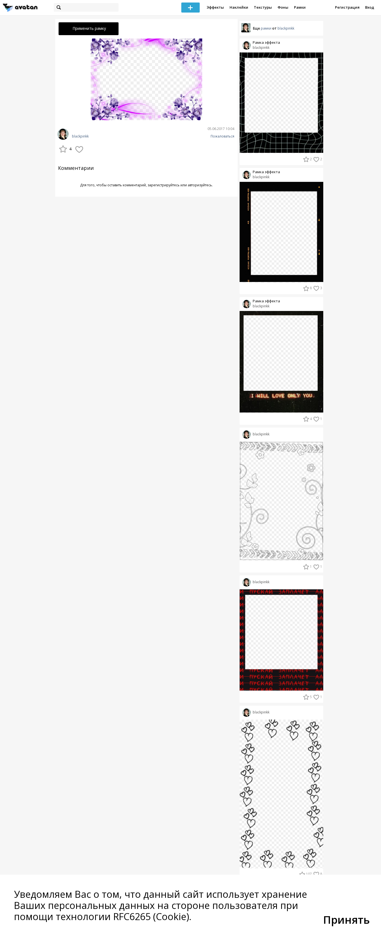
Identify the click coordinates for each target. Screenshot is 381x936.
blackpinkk (80, 136)
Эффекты (215, 7)
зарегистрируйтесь (164, 185)
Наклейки (239, 7)
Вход (369, 7)
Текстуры (263, 7)
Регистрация (347, 7)
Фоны (283, 7)
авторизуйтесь (200, 185)
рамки (266, 28)
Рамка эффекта (266, 42)
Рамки (300, 7)
